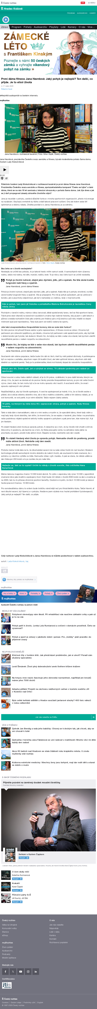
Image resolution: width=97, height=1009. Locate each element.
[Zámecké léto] (48, 52)
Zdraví (4, 27)
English (40, 1002)
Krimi (22, 593)
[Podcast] (2, 178)
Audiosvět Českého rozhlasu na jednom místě (19, 605)
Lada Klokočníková (16, 561)
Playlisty (53, 27)
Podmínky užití (29, 1002)
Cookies (5, 1002)
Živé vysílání (62, 593)
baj (27, 561)
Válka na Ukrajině (9, 925)
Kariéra (52, 935)
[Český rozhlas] (8, 3)
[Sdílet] (6, 178)
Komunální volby (9, 928)
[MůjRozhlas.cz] (4, 101)
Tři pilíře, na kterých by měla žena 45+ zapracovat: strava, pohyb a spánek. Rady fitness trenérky (45, 405)
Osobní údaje (16, 1002)
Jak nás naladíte (56, 925)
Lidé (63, 27)
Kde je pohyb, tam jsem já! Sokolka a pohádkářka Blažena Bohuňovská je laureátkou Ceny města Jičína (46, 305)
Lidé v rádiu (54, 932)
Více (91, 27)
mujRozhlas (6, 587)
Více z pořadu (9, 725)
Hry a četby (8, 593)
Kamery (93, 13)
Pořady (28, 27)
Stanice (5, 932)
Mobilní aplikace (9, 958)
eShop (5, 935)
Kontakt (52, 939)
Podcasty (6, 954)
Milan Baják (48, 154)
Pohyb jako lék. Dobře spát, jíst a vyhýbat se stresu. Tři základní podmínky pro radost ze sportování (46, 369)
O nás (82, 27)
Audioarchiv (82, 13)
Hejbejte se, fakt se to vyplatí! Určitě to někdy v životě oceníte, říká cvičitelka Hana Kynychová (43, 466)
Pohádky (34, 593)
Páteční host (6, 89)
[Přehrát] (4, 170)
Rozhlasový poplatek (58, 942)
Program (71, 13)
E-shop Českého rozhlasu (16, 777)
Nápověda (53, 928)
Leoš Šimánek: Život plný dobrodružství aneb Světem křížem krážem (46, 666)
